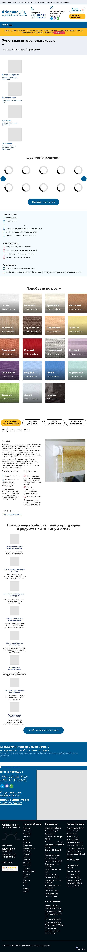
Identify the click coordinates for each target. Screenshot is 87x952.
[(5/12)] (47, 167)
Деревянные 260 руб (75, 842)
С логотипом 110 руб (53, 922)
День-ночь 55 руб (51, 831)
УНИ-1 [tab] (19, 430)
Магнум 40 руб (72, 831)
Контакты (66, 2)
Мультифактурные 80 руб (53, 915)
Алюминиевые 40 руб (75, 828)
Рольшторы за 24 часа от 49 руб (53, 881)
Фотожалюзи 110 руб (53, 919)
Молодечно (27, 831)
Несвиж (26, 857)
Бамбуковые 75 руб (52, 855)
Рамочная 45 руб (73, 871)
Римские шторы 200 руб (53, 870)
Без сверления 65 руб (53, 861)
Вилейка (26, 842)
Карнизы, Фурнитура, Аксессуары (53, 887)
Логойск (26, 874)
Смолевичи (27, 854)
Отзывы (59, 2)
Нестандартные (51, 928)
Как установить (18, 2)
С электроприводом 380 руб (52, 865)
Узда (25, 883)
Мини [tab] (4, 430)
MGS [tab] (13, 430)
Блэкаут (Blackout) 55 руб (53, 851)
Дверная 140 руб (73, 877)
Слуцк (25, 840)
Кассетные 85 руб (74, 851)
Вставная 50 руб (73, 874)
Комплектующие (73, 860)
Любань (26, 868)
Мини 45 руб (50, 834)
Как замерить (6, 2)
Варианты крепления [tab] (76, 422)
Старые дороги (29, 871)
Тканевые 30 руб (51, 905)
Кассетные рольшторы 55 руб (53, 838)
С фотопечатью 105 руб (54, 842)
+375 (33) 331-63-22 (13, 780)
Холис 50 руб (72, 834)
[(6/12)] (47, 184)
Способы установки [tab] (32, 422)
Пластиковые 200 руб (75, 848)
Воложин (26, 880)
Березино (27, 866)
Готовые (70, 857)
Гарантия (33, 2)
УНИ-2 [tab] (27, 430)
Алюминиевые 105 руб (53, 911)
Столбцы (26, 851)
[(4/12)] (29, 184)
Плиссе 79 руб (50, 874)
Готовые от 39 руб (52, 877)
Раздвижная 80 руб (74, 883)
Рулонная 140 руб (74, 880)
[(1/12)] (12, 167)
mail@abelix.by (10, 795)
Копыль (26, 889)
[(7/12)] (64, 167)
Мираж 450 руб (51, 858)
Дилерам (41, 2)
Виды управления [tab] (54, 422)
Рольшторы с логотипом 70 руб (54, 846)
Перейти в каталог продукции (43, 730)
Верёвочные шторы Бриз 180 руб (52, 932)
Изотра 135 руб (72, 840)
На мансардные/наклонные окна (51, 895)
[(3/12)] (29, 167)
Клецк (25, 877)
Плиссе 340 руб (73, 886)
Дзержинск (27, 845)
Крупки (26, 892)
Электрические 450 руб (54, 925)
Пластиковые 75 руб (53, 908)
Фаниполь (27, 863)
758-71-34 (38, 15)
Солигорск (27, 834)
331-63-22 (38, 17)
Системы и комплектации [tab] (11, 422)
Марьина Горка (29, 848)
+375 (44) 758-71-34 (14, 777)
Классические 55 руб (53, 828)
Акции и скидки (50, 2)
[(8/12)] (64, 184)
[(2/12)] (12, 184)
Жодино (26, 837)
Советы (26, 2)
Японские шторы (51, 891)
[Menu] (7, 25)
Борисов (26, 828)
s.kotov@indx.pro (11, 802)
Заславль (26, 860)
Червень (26, 886)
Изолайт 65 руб (73, 837)
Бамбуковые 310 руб (75, 845)
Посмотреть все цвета (43, 202)
